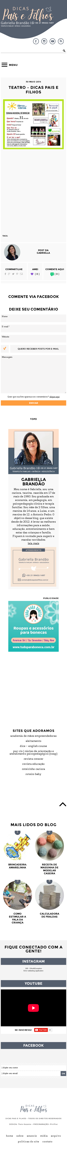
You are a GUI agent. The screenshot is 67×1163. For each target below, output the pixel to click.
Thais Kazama (24, 1124)
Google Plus (9, 274)
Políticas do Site (28, 1142)
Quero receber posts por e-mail (38, 348)
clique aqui (54, 397)
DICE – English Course (33, 746)
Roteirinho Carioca (33, 769)
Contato (47, 1142)
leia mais (33, 543)
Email (21, 274)
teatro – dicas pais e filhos (34, 89)
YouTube (52, 41)
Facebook (36, 41)
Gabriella (43, 252)
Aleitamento (33, 741)
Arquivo (56, 1136)
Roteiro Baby (33, 774)
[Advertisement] (33, 191)
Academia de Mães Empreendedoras (33, 736)
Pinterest (17, 274)
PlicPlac (54, 1124)
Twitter (13, 274)
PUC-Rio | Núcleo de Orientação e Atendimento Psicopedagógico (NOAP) (34, 752)
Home (9, 1136)
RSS (61, 41)
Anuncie (32, 1136)
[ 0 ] (37, 274)
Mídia (44, 1136)
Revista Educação (33, 764)
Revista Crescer (33, 759)
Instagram (44, 41)
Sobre (20, 1136)
